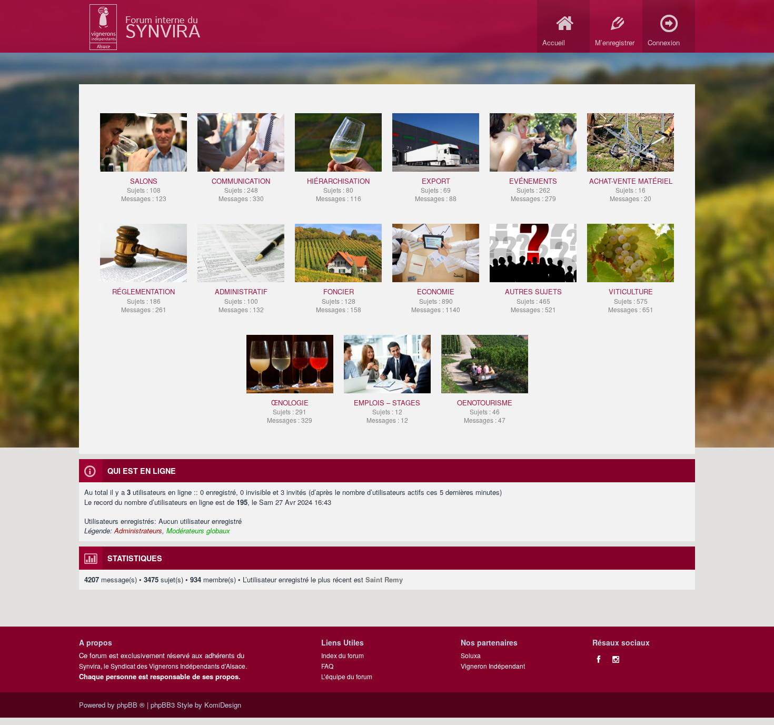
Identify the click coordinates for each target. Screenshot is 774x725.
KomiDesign (222, 705)
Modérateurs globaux (198, 530)
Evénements (533, 189)
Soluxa (471, 655)
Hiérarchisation (338, 189)
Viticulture (630, 299)
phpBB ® (131, 705)
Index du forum (342, 655)
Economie (435, 299)
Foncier (338, 299)
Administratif (241, 299)
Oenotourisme (484, 411)
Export (436, 189)
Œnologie (289, 411)
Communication (241, 189)
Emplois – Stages (387, 411)
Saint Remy (384, 579)
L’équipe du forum (346, 676)
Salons (143, 189)
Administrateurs (138, 530)
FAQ (327, 665)
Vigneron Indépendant (493, 665)
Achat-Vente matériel (630, 189)
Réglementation (143, 299)
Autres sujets (533, 299)
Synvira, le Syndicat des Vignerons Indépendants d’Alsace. (163, 665)
